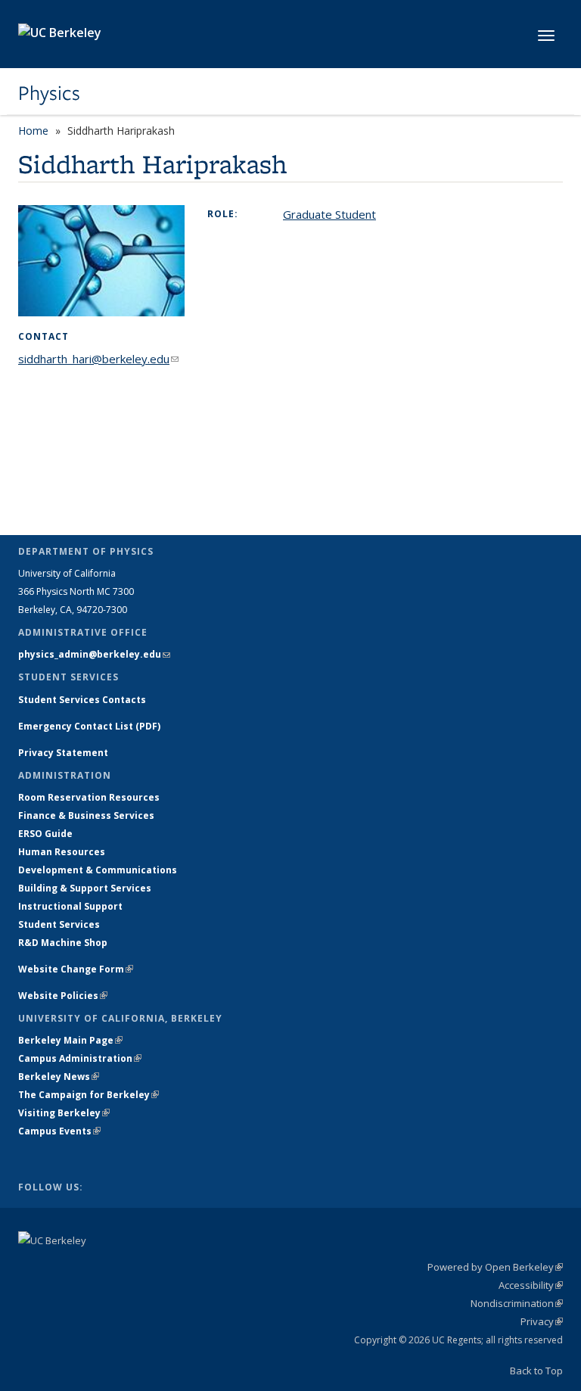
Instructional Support (70, 906)
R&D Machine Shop (62, 942)
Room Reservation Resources (89, 797)
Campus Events (59, 1131)
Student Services (59, 924)
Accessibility (531, 1285)
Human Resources (61, 851)
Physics (49, 93)
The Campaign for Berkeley (88, 1094)
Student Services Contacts (82, 699)
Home (33, 130)
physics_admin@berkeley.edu (94, 654)
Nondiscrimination (517, 1303)
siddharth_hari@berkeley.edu (98, 358)
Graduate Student (329, 214)
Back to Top (536, 1370)
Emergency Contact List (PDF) (89, 726)
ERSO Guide (45, 833)
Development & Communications (97, 870)
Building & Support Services (84, 888)
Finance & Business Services (86, 815)
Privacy (541, 1321)
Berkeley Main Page (70, 1040)
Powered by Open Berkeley (495, 1267)
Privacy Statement (63, 752)
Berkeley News (58, 1076)
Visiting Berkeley (64, 1112)
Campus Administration (79, 1058)
